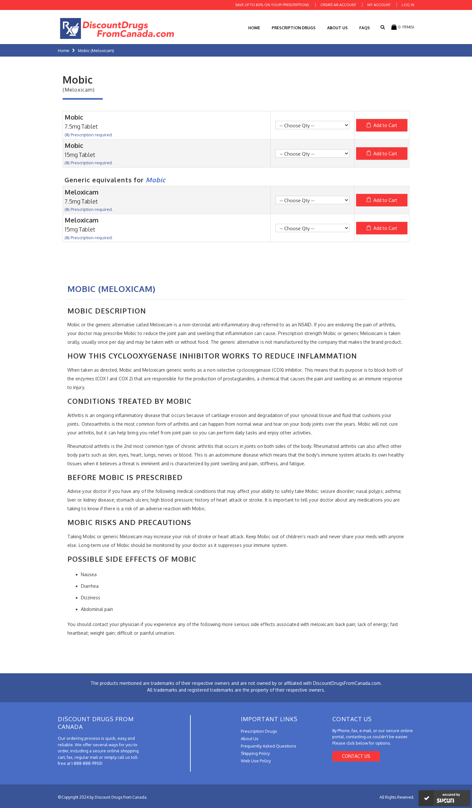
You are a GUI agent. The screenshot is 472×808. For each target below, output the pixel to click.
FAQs (364, 27)
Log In (408, 5)
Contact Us (356, 756)
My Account (378, 5)
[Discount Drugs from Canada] (117, 28)
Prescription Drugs (294, 27)
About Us (337, 27)
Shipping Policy (255, 753)
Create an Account (338, 5)
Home (63, 50)
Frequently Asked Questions (268, 746)
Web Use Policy (256, 760)
